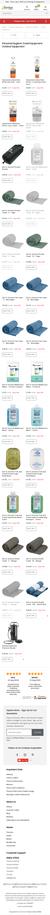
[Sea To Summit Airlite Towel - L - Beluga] (13, 592)
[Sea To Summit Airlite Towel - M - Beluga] (37, 548)
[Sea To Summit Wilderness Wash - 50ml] (37, 156)
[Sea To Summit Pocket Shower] (13, 156)
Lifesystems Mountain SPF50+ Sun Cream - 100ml (35, 128)
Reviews (9, 819)
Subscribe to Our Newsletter (17, 822)
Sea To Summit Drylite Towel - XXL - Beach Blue (36, 605)
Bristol (8, 841)
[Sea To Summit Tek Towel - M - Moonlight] (37, 287)
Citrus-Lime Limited (34, 914)
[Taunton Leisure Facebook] (17, 757)
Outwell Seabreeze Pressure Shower (9, 649)
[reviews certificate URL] (34, 699)
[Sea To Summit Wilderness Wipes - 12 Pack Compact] (13, 374)
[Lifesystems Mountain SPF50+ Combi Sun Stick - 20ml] (37, 69)
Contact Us (11, 880)
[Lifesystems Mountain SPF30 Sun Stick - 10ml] (13, 69)
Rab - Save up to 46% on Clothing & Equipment (25, 2)
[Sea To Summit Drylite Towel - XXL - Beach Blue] (37, 592)
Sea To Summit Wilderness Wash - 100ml (13, 431)
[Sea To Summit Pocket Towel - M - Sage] (37, 200)
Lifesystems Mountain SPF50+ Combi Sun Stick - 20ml (36, 84)
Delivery (9, 777)
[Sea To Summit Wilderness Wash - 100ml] (13, 417)
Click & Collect (12, 780)
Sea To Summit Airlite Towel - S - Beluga (10, 562)
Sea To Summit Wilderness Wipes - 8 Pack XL (37, 388)
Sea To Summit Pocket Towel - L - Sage (11, 257)
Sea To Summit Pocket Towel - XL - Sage (35, 257)
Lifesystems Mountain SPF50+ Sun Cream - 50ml (12, 127)
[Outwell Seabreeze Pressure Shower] (13, 635)
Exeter (8, 838)
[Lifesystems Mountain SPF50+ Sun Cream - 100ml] (37, 113)
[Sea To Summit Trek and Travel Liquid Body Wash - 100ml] (13, 505)
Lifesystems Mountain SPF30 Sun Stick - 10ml (11, 83)
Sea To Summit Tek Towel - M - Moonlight (36, 301)
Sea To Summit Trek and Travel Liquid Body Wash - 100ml (12, 519)
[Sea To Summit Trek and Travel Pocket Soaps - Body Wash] (13, 461)
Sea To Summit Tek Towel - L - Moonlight (12, 344)
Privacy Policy (19, 740)
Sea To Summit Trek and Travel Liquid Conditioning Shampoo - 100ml (36, 519)
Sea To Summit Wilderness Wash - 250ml (37, 431)
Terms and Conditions (15, 790)
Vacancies (10, 848)
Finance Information (14, 783)
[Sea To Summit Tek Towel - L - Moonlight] (13, 330)
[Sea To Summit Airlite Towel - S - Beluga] (13, 548)
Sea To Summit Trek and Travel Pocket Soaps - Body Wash (12, 476)
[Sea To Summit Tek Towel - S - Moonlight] (13, 287)
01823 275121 (12, 860)
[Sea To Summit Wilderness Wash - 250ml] (37, 417)
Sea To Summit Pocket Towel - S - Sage (11, 214)
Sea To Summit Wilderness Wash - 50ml (37, 170)
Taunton (9, 834)
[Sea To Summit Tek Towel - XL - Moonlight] (37, 330)
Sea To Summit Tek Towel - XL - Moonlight (36, 344)
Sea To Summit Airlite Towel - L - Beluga (10, 605)
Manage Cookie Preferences (18, 797)
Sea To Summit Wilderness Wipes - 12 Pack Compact (13, 388)
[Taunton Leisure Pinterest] (33, 757)
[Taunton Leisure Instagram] (25, 757)
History (9, 809)
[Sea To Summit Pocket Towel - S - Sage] (13, 200)
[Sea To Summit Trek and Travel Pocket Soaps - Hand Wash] (37, 461)
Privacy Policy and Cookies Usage (20, 793)
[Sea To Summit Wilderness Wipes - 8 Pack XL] (37, 374)
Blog (8, 816)
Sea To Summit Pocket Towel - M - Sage (35, 214)
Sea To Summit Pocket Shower (11, 170)
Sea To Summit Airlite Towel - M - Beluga (34, 562)
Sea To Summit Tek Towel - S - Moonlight (12, 301)
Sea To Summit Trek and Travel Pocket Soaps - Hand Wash (36, 476)
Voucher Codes (12, 812)
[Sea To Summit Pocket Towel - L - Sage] (13, 243)
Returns (9, 787)
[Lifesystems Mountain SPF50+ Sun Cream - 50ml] (13, 113)
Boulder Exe (11, 844)
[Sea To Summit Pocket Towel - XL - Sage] (37, 243)
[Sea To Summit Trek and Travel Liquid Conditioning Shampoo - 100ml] (37, 505)
